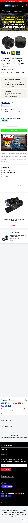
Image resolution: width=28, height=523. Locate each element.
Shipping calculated (16, 111)
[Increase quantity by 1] (15, 124)
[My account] (22, 6)
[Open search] (19, 6)
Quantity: (3, 125)
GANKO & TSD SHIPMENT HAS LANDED (14, 1)
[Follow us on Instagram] (5, 483)
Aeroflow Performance (7, 72)
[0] (25, 6)
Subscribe (6, 469)
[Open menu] (2, 5)
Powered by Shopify (5, 502)
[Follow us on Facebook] (2, 483)
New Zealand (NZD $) (6, 476)
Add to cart (14, 130)
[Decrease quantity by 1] (8, 124)
